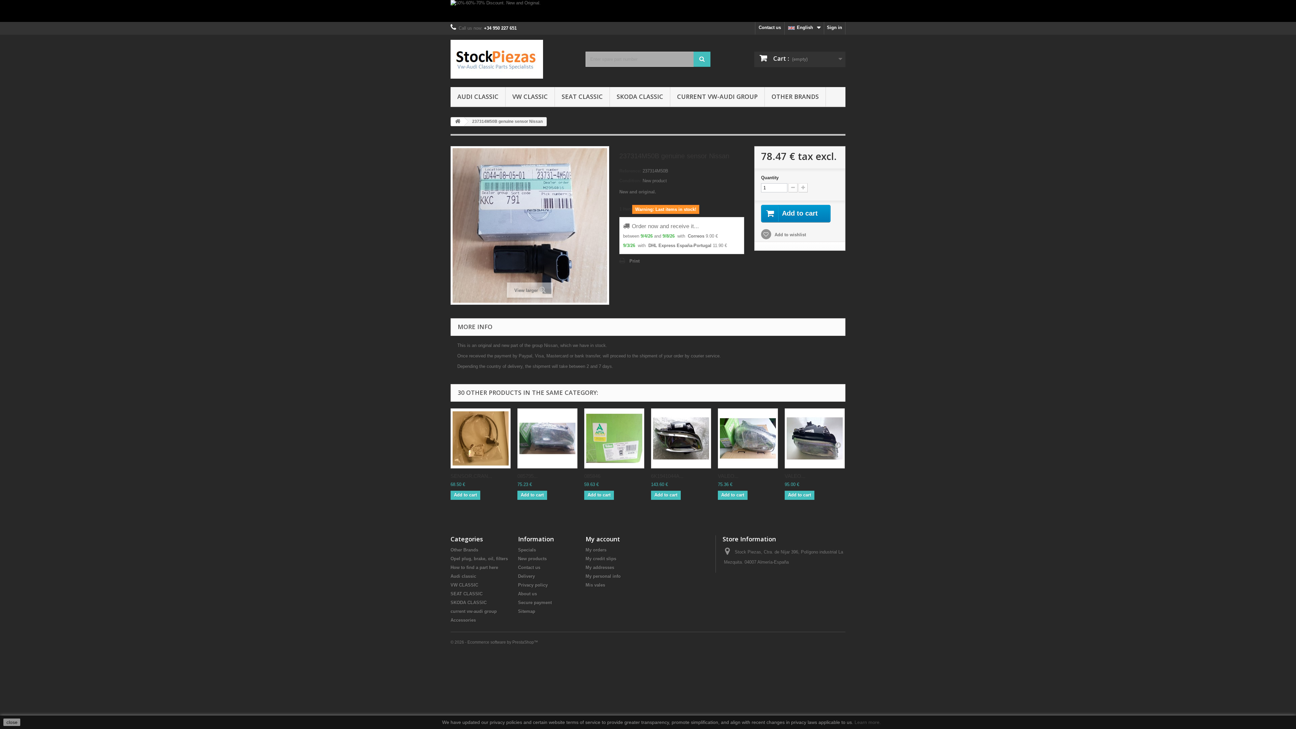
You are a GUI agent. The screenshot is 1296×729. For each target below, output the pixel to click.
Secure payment (535, 602)
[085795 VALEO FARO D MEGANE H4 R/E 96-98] (547, 438)
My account (603, 539)
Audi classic (477, 96)
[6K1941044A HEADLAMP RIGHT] (681, 438)
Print (634, 261)
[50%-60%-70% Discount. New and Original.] (648, 11)
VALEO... (728, 476)
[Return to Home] (457, 121)
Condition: (630, 180)
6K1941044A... (667, 476)
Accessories (463, 620)
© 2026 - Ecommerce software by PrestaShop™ (494, 642)
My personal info (603, 576)
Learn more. (868, 722)
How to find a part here (474, 567)
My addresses (600, 567)
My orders (596, 549)
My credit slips (601, 558)
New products (532, 558)
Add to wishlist (789, 234)
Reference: (630, 170)
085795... (527, 476)
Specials (527, 549)
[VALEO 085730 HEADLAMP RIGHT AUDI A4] (815, 438)
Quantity (770, 177)
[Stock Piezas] (513, 59)
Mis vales (595, 585)
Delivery (526, 576)
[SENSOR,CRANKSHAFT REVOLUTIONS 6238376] (481, 438)
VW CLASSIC (530, 96)
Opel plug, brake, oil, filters (479, 558)
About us (527, 593)
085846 (592, 476)
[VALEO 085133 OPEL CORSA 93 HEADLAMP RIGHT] (748, 438)
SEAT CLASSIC (582, 96)
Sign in (834, 27)
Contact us (770, 27)
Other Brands (795, 96)
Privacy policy (533, 585)
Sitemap (526, 611)
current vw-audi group (717, 96)
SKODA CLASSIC (640, 96)
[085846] (614, 438)
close (12, 722)
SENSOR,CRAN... (471, 476)
